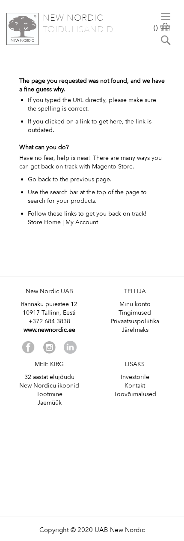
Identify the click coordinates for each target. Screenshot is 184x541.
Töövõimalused (135, 394)
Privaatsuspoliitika (135, 321)
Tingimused (135, 313)
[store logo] (22, 29)
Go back (39, 179)
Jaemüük (49, 403)
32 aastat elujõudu (49, 377)
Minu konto (135, 304)
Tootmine (49, 394)
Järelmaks (135, 330)
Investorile (135, 377)
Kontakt (135, 386)
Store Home (44, 222)
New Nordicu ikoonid (49, 386)
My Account (81, 222)
